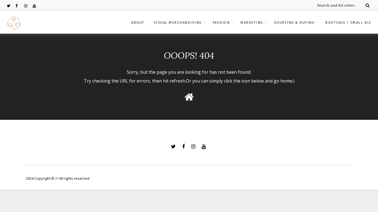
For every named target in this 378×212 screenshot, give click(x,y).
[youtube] (37, 5)
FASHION (221, 22)
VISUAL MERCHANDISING (178, 22)
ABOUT (137, 22)
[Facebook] (19, 5)
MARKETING (251, 22)
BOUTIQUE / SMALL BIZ (348, 22)
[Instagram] (28, 5)
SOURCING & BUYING (294, 22)
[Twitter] (11, 5)
